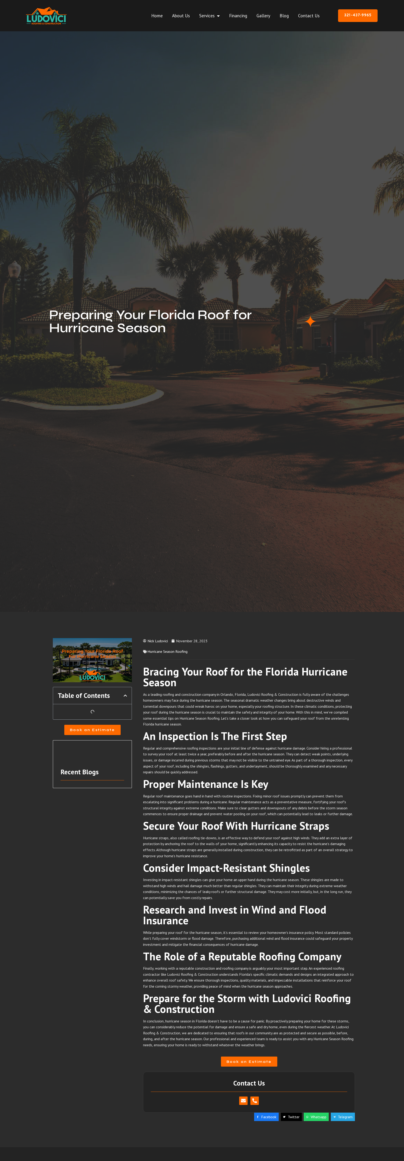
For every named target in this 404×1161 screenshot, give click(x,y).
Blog (284, 15)
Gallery (263, 15)
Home (157, 15)
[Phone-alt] (254, 1101)
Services (207, 15)
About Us (181, 15)
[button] (125, 695)
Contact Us (309, 15)
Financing (238, 15)
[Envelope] (243, 1101)
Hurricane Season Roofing (168, 651)
